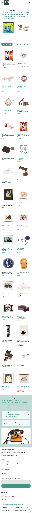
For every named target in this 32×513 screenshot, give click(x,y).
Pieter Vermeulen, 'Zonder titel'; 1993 (23, 388)
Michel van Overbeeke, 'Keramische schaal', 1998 (7, 273)
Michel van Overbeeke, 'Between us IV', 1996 (8, 250)
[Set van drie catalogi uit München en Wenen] (8, 356)
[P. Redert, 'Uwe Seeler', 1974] (8, 194)
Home (2, 7)
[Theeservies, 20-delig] (8, 171)
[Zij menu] (2, 2)
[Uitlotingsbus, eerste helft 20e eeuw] (24, 263)
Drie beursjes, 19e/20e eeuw (22, 111)
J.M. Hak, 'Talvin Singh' (6, 387)
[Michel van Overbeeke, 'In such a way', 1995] (24, 217)
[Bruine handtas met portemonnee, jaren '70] (24, 308)
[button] (25, 2)
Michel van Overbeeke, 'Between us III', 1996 (8, 296)
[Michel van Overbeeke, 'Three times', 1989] (24, 194)
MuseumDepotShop (9, 504)
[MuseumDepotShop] (6, 2)
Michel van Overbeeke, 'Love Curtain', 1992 (7, 341)
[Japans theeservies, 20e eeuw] (24, 55)
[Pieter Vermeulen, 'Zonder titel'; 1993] (24, 378)
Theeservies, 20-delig (5, 182)
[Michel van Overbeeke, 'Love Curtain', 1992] (8, 331)
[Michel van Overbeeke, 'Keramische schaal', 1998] (8, 263)
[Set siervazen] (24, 149)
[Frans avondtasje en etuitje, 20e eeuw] (8, 149)
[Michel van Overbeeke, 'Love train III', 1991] (8, 217)
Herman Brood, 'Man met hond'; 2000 (8, 65)
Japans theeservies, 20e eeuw (23, 66)
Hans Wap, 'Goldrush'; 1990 (7, 317)
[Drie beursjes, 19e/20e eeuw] (24, 102)
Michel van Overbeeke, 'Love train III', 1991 (7, 227)
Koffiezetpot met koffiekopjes (23, 295)
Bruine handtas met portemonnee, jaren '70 (22, 318)
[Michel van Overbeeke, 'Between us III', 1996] (8, 285)
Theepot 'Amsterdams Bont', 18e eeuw (23, 90)
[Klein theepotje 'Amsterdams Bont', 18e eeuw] (8, 102)
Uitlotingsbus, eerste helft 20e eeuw (23, 273)
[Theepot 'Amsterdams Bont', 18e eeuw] (24, 78)
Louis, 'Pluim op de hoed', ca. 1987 (23, 342)
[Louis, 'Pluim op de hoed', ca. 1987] (24, 331)
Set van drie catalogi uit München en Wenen (6, 366)
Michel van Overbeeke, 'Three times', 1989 (23, 205)
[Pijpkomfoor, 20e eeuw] (24, 356)
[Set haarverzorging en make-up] (8, 126)
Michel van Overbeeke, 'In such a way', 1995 (23, 227)
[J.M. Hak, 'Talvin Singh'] (8, 378)
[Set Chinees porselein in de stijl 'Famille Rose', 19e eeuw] (8, 78)
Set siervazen (19, 159)
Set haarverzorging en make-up (7, 136)
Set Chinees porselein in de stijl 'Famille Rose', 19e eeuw (7, 90)
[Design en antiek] (24, 27)
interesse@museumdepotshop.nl (11, 464)
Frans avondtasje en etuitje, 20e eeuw (8, 159)
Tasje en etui (19, 181)
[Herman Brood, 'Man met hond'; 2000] (8, 55)
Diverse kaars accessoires (22, 250)
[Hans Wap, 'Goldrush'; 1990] (8, 308)
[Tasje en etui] (24, 171)
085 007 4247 (5, 462)
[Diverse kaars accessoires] (24, 240)
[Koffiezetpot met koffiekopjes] (24, 285)
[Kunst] (8, 27)
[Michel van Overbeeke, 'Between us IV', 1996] (8, 240)
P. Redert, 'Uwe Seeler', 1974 (6, 205)
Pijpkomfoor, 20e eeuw (21, 365)
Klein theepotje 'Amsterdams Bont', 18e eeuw (7, 114)
